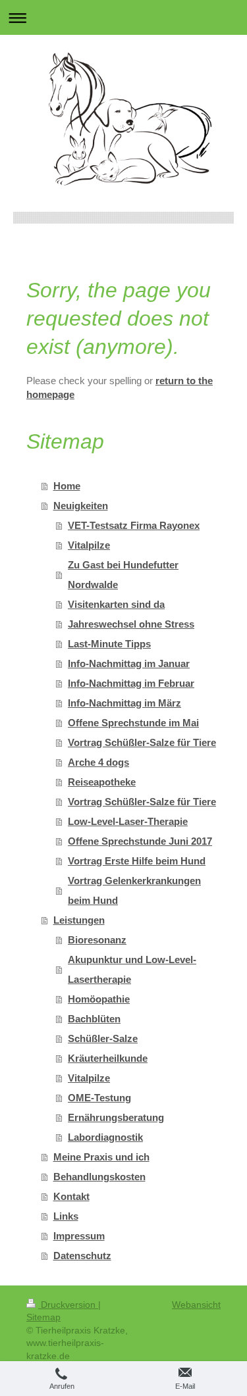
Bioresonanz (97, 939)
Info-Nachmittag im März (124, 703)
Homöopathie (99, 999)
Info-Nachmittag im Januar (129, 663)
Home (66, 485)
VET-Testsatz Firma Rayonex (134, 525)
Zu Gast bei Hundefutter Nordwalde (123, 574)
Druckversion (68, 1304)
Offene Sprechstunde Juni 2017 (140, 841)
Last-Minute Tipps (109, 643)
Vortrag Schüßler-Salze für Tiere (142, 742)
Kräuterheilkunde (108, 1058)
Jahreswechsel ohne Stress (131, 624)
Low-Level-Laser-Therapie (128, 821)
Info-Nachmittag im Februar (131, 683)
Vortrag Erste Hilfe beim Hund (137, 860)
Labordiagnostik (105, 1137)
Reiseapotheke (102, 781)
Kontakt (71, 1196)
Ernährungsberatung (116, 1117)
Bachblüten (94, 1018)
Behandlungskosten (99, 1176)
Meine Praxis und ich (101, 1156)
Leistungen (79, 920)
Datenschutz (82, 1255)
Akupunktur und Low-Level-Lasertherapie (132, 969)
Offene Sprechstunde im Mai (133, 722)
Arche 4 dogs (98, 762)
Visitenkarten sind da (116, 604)
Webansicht (196, 1304)
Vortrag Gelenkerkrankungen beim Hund (134, 890)
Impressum (79, 1235)
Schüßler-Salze (103, 1038)
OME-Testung (99, 1097)
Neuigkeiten (80, 505)
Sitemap (43, 1317)
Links (65, 1216)
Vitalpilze (89, 545)
